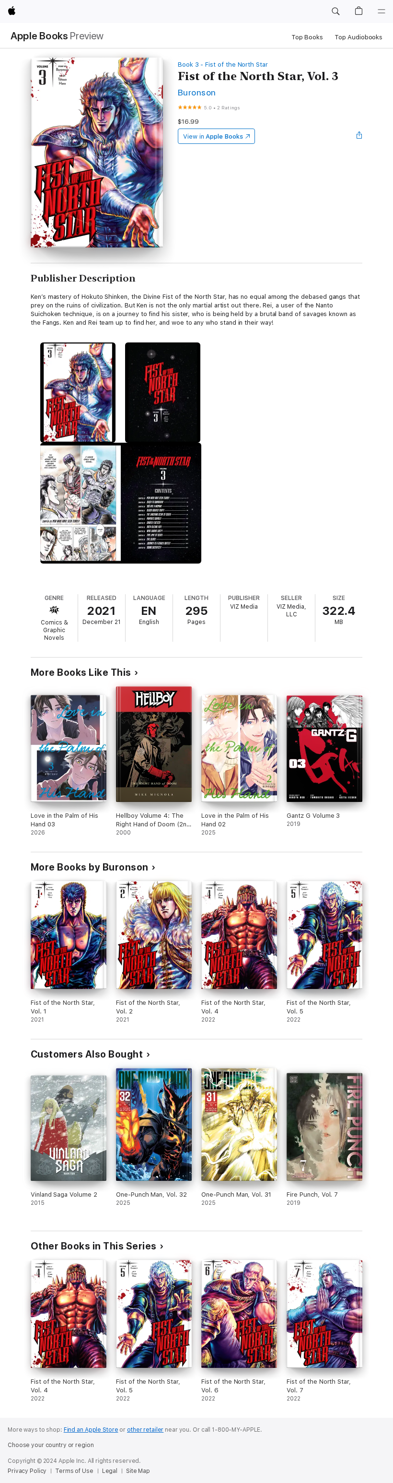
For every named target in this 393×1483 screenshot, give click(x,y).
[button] (335, 11)
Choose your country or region (51, 1445)
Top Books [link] (307, 37)
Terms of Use (74, 1471)
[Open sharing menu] (359, 136)
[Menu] (381, 11)
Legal (109, 1471)
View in (213, 136)
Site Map (138, 1471)
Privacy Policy (27, 1471)
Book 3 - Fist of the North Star (223, 64)
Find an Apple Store (91, 1429)
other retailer (145, 1429)
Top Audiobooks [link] (358, 37)
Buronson (197, 92)
